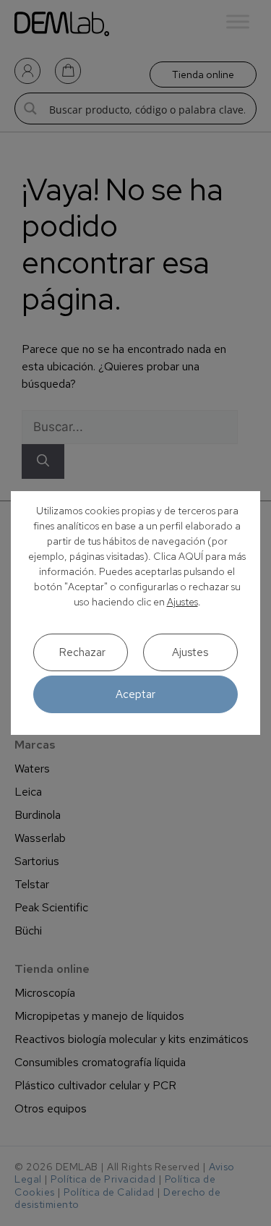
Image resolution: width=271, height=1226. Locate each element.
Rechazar (82, 652)
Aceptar (135, 694)
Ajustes (182, 601)
